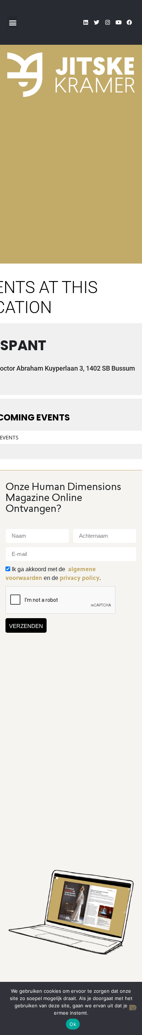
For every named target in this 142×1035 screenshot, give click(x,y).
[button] (12, 22)
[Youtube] (118, 22)
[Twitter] (96, 22)
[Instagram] (107, 22)
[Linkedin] (85, 22)
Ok (73, 1024)
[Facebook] (129, 22)
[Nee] (133, 1007)
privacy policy (79, 578)
